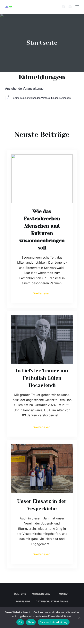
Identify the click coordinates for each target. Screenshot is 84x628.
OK (20, 622)
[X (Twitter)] (63, 6)
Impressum (23, 601)
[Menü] (77, 7)
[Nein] (79, 618)
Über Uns (20, 593)
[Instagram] (70, 6)
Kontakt (64, 593)
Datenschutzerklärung (52, 601)
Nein (31, 622)
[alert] (42, 98)
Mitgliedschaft (42, 593)
